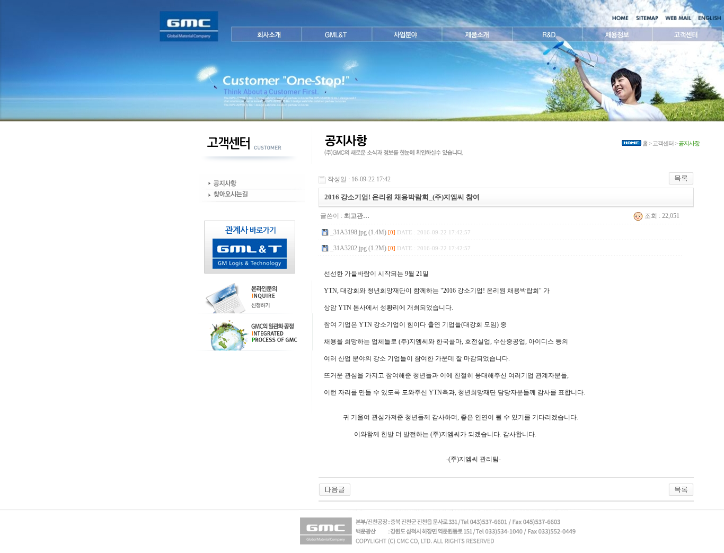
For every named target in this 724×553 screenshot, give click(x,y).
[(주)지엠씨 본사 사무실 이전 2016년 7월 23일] (335, 489)
